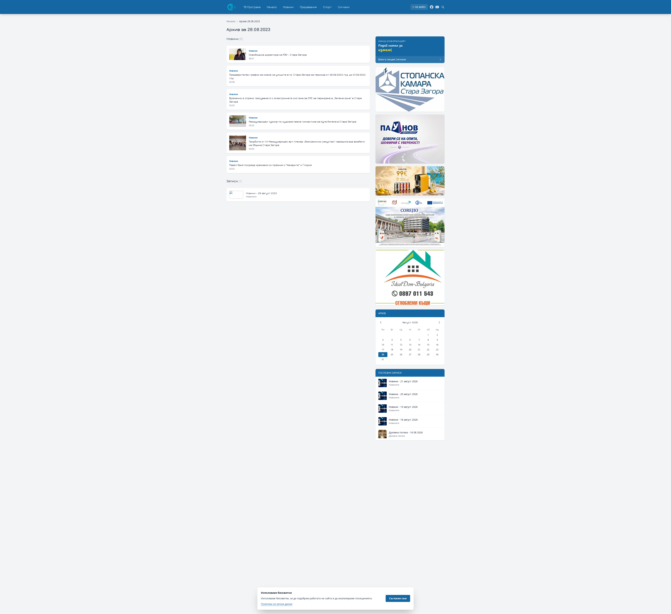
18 (392, 349)
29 (428, 354)
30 (437, 354)
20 (410, 349)
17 (383, 349)
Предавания (308, 7)
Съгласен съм (398, 598)
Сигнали (343, 7)
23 (437, 349)
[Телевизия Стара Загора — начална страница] (231, 7)
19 (401, 349)
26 (401, 354)
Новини (288, 7)
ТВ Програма (252, 7)
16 (437, 344)
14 (419, 344)
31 (383, 359)
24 (383, 354)
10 (383, 344)
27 (410, 354)
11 (392, 344)
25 (392, 354)
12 (401, 344)
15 (428, 344)
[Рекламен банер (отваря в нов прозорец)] (410, 89)
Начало (272, 7)
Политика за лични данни (276, 604)
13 (410, 344)
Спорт (327, 7)
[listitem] (419, 7)
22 (428, 349)
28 (419, 354)
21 (419, 349)
